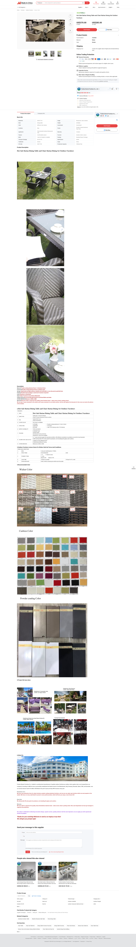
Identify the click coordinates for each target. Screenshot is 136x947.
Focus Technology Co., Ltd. (59, 941)
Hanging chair (97, 898)
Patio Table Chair (94, 925)
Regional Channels (84, 936)
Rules (118, 7)
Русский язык (55, 938)
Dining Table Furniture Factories (44, 925)
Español (39, 938)
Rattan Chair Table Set (83, 925)
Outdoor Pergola (97, 901)
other (95, 904)
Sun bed (19, 901)
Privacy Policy (89, 941)
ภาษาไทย (91, 938)
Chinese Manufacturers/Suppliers (51, 936)
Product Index (92, 936)
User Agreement (76, 941)
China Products (40, 936)
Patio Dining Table (52, 919)
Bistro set (44, 901)
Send (28, 852)
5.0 (101, 115)
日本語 (83, 938)
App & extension (101, 7)
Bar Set (44, 904)
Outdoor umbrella (72, 901)
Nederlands (70, 938)
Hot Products (33, 936)
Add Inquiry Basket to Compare (45, 59)
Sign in (117, 3)
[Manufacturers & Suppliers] (24, 2)
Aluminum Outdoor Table (23, 919)
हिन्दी (87, 938)
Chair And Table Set (30, 925)
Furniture (22, 10)
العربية (75, 938)
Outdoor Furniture (29, 10)
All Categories (22, 7)
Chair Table (20, 925)
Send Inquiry (87, 29)
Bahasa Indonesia (107, 938)
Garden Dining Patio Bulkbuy (63, 929)
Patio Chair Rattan (71, 925)
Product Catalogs (37, 896)
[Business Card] (117, 120)
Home (18, 10)
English (35, 938)
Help (94, 7)
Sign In (78, 107)
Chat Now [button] (109, 29)
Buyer (86, 7)
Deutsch (65, 938)
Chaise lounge (71, 898)
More (18, 931)
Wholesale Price (70, 936)
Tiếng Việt (100, 938)
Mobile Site (99, 936)
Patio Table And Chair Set (48, 929)
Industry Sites (77, 936)
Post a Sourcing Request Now (56, 852)
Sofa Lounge (20, 898)
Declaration (82, 941)
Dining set (44, 898)
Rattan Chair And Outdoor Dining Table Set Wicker (29, 929)
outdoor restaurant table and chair (75, 904)
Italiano (61, 938)
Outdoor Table (37, 10)
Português (44, 938)
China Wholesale (62, 936)
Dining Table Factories (59, 925)
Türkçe (95, 938)
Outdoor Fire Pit (20, 904)
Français (49, 938)
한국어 (79, 938)
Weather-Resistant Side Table (38, 919)
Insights (103, 936)
